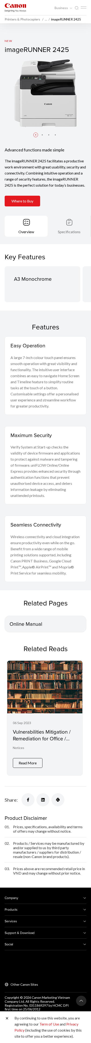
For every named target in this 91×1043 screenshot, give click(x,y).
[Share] (28, 799)
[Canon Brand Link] (15, 7)
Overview (26, 231)
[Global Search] (76, 8)
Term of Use (49, 1024)
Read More (28, 763)
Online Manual (26, 623)
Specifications (69, 231)
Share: (11, 800)
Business (62, 8)
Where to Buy (22, 201)
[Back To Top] (81, 1001)
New (8, 41)
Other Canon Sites (24, 984)
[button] (35, 135)
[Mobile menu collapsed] (83, 7)
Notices (18, 748)
